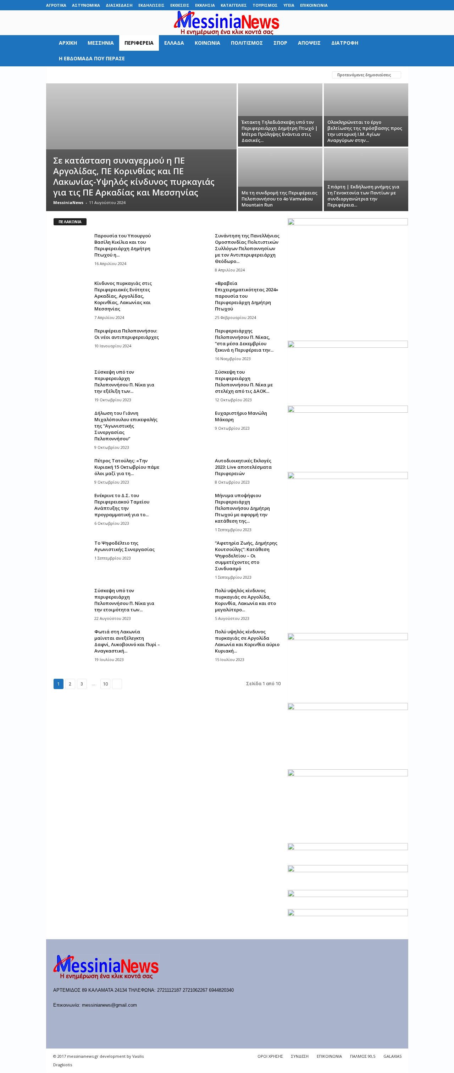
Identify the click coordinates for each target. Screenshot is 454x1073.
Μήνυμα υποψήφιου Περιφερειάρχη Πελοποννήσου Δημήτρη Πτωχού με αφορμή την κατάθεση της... (242, 508)
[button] (397, 51)
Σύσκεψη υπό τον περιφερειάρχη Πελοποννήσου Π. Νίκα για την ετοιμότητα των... (124, 600)
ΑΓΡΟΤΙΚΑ (56, 5)
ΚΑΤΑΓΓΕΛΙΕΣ (234, 5)
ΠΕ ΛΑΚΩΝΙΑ (177, 74)
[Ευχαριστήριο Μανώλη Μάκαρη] (192, 423)
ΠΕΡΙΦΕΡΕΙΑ (139, 42)
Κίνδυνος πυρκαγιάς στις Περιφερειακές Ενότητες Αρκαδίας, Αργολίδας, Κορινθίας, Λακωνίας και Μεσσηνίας (123, 296)
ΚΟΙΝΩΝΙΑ (207, 42)
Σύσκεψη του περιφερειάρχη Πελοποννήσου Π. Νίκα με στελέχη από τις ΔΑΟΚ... (244, 381)
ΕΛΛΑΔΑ (174, 42)
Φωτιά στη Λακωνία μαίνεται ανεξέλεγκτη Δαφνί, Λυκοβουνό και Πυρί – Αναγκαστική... (127, 641)
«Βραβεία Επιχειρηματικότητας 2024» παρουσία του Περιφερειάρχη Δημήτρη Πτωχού (246, 296)
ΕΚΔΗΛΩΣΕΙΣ (151, 5)
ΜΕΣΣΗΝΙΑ (101, 42)
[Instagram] (381, 5)
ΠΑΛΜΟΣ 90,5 (362, 1056)
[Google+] (370, 5)
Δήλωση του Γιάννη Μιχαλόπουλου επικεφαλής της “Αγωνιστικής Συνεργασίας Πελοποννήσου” (125, 426)
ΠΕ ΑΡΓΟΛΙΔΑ (68, 74)
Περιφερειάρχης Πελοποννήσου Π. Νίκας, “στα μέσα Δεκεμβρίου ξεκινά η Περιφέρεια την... (244, 340)
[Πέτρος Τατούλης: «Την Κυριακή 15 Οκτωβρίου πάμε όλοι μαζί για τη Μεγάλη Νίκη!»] (71, 470)
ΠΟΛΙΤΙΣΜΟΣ (247, 42)
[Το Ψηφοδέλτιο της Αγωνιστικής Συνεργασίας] (71, 553)
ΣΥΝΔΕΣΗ (300, 1056)
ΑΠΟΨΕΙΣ (309, 42)
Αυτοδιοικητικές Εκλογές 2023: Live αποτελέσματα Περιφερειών (243, 467)
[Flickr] (359, 5)
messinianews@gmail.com (109, 1005)
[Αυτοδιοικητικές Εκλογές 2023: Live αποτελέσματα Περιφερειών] (192, 470)
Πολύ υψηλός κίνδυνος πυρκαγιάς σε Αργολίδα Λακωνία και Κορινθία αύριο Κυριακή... (247, 641)
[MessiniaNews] (227, 22)
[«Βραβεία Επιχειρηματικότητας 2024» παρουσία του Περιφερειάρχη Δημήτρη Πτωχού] (192, 293)
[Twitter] (392, 5)
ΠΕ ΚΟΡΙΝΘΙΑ (141, 74)
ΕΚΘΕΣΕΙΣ (179, 5)
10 (105, 684)
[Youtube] (403, 5)
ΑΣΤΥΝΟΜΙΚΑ (86, 5)
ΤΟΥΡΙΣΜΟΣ (265, 5)
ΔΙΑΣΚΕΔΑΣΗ (119, 5)
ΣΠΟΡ (280, 42)
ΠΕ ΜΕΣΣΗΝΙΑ (215, 74)
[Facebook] (348, 5)
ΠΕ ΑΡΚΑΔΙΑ (105, 74)
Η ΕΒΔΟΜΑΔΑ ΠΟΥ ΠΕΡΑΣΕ (92, 58)
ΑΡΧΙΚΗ (68, 42)
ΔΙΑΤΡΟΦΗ (344, 42)
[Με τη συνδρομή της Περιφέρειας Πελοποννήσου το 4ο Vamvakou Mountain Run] (280, 179)
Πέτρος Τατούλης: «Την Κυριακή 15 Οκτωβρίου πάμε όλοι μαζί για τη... (126, 467)
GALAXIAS (392, 1056)
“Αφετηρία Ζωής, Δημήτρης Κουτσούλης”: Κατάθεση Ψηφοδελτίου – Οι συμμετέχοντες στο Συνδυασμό (246, 556)
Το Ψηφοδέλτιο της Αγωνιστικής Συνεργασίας (124, 546)
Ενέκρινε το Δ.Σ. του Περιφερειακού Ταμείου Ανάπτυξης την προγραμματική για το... (121, 505)
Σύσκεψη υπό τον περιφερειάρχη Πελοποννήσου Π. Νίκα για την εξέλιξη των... (124, 381)
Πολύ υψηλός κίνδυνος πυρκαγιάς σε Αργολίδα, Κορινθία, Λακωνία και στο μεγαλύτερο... (245, 600)
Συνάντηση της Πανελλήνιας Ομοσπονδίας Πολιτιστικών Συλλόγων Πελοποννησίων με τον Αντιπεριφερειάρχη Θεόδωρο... (247, 248)
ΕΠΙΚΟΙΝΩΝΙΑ (314, 5)
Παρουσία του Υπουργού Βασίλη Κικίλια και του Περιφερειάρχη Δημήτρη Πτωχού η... (122, 245)
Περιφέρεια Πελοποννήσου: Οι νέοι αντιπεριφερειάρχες (126, 334)
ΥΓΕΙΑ (288, 5)
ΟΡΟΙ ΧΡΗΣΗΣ (270, 1056)
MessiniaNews (68, 202)
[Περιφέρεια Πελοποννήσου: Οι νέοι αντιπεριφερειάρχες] (71, 341)
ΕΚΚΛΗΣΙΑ (205, 5)
